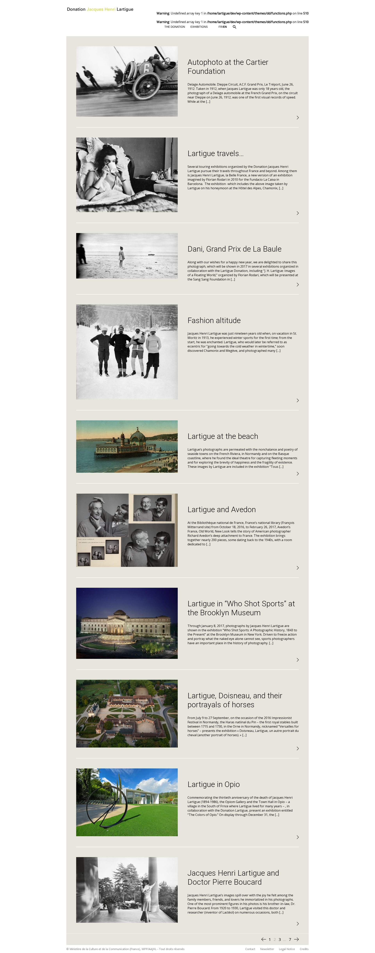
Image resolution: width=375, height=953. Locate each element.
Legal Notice (287, 949)
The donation (174, 26)
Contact (250, 949)
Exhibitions (199, 26)
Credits (304, 949)
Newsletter (267, 949)
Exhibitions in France (206, 49)
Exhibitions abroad (205, 140)
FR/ (223, 26)
